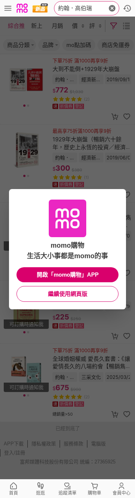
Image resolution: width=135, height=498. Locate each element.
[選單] (8, 8)
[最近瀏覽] (127, 8)
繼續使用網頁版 (67, 294)
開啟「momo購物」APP (68, 274)
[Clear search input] (112, 8)
